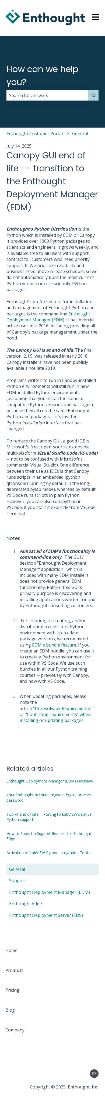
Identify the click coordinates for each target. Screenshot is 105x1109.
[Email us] (94, 1073)
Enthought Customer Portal (34, 133)
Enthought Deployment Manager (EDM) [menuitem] (49, 892)
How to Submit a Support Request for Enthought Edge (48, 836)
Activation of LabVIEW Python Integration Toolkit (49, 852)
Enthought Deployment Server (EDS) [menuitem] (46, 915)
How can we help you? (42, 75)
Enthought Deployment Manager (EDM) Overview (49, 781)
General (80, 133)
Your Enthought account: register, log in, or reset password (48, 797)
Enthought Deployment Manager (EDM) (48, 317)
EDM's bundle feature (54, 645)
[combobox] (47, 95)
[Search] (93, 95)
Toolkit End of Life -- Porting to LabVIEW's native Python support (49, 817)
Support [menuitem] (17, 881)
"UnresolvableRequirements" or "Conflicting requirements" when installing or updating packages (56, 714)
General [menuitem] (17, 869)
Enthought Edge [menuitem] (25, 904)
